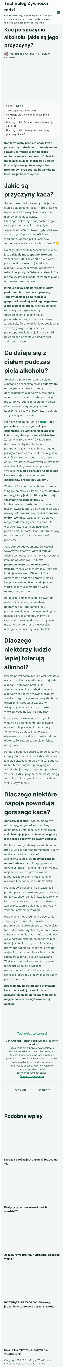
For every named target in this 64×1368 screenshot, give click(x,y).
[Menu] (58, 12)
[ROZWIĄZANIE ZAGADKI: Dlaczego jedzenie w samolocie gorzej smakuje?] (32, 1281)
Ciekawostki (11, 57)
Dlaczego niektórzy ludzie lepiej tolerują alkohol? (29, 124)
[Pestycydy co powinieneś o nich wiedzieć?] (32, 1186)
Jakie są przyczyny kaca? (21, 110)
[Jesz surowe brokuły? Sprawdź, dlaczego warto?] (32, 1233)
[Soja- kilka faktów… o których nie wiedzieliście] (32, 1329)
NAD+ (44, 421)
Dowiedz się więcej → (32, 1076)
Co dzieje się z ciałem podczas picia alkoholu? (27, 116)
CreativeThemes (35, 1363)
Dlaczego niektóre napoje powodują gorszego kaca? (27, 132)
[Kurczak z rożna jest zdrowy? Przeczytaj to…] (32, 1138)
